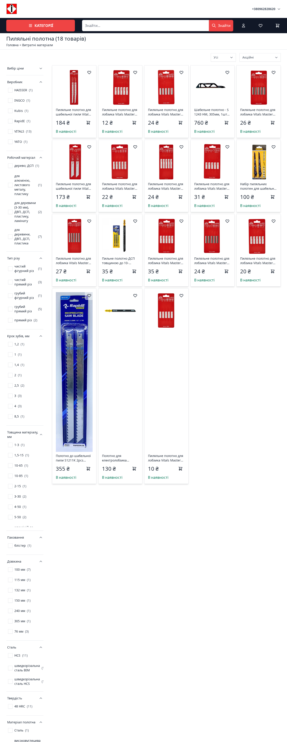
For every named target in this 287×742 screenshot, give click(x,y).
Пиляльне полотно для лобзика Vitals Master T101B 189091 (257, 112)
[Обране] (260, 25)
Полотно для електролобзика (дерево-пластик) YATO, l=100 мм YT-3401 (119, 458)
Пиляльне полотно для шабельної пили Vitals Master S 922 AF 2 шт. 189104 (73, 186)
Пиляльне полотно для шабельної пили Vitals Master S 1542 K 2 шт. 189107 (73, 112)
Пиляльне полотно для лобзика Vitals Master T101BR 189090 (211, 260)
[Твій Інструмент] (11, 9)
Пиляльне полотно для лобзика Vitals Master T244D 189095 (119, 186)
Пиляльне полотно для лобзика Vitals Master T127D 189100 (165, 260)
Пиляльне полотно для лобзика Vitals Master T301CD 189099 (73, 260)
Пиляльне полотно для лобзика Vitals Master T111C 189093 (119, 112)
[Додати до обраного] (89, 72)
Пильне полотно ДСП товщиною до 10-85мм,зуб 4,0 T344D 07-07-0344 (119, 260)
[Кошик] (277, 25)
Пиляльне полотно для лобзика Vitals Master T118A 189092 (211, 186)
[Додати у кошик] (88, 122)
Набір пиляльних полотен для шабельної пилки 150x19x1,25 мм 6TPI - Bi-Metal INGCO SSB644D (258, 186)
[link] (20, 90)
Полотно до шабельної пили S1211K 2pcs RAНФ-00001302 (73, 458)
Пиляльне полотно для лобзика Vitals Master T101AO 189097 (165, 112)
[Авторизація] (243, 25)
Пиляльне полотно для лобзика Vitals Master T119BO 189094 (165, 458)
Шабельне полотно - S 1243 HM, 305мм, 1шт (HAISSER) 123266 (211, 112)
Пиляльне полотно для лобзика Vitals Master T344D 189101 (165, 186)
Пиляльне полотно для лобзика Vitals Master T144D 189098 (257, 260)
